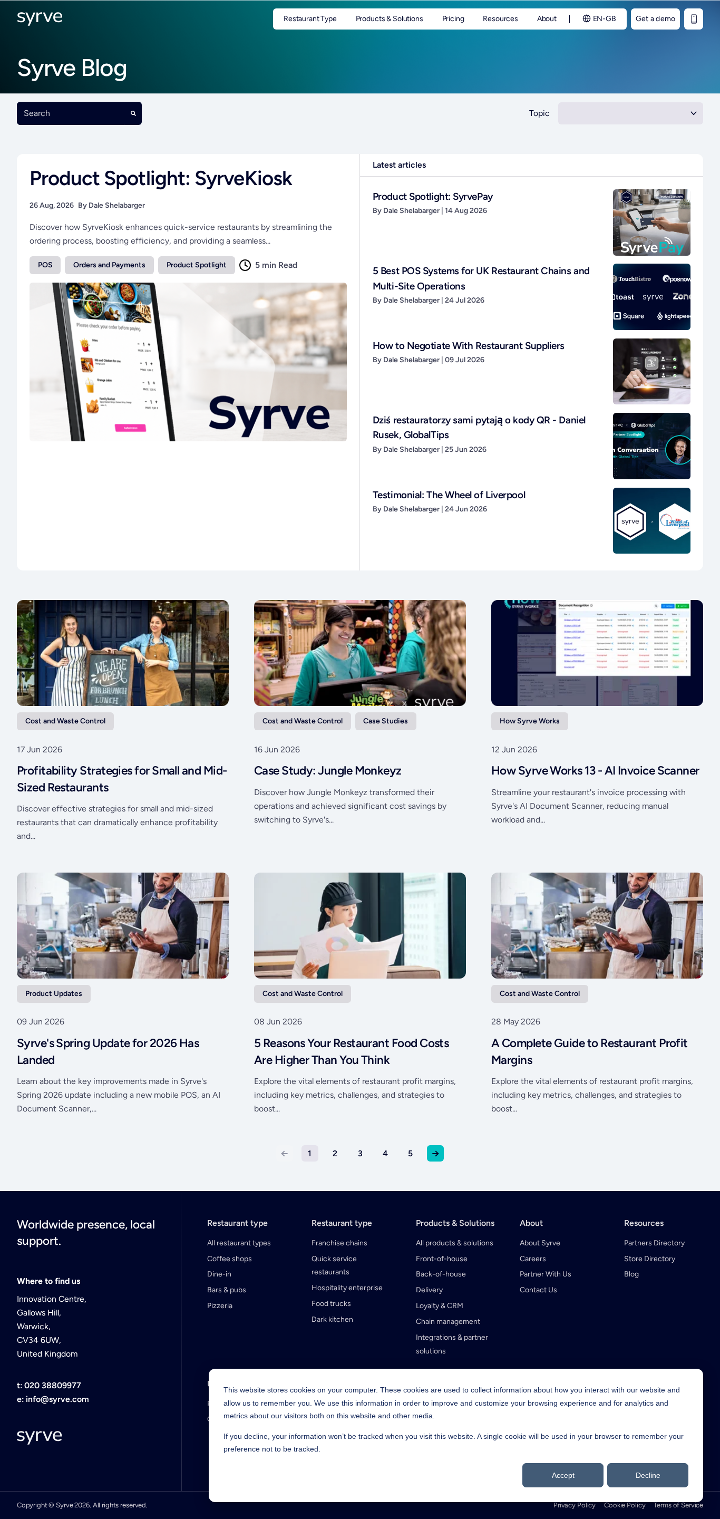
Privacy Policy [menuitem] (574, 1505)
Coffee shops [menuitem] (229, 1258)
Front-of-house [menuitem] (442, 1258)
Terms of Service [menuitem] (678, 1505)
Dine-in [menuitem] (219, 1274)
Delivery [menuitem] (429, 1289)
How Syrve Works (530, 721)
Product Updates (53, 993)
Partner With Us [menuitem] (545, 1274)
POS (45, 264)
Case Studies (385, 721)
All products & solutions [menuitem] (454, 1243)
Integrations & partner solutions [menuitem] (452, 1344)
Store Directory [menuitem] (649, 1258)
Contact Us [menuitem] (538, 1289)
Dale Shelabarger (117, 205)
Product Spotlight (197, 264)
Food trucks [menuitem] (331, 1303)
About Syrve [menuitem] (540, 1243)
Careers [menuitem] (533, 1258)
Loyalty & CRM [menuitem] (439, 1305)
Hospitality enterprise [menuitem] (347, 1287)
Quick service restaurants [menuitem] (334, 1265)
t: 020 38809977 (49, 1385)
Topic (539, 113)
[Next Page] (435, 1153)
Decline (648, 1475)
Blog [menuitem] (631, 1274)
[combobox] (70, 113)
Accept (563, 1475)
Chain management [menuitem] (448, 1321)
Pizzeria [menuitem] (219, 1305)
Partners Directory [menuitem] (654, 1243)
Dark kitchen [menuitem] (332, 1319)
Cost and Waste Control (65, 721)
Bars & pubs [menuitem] (226, 1289)
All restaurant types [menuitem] (239, 1243)
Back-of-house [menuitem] (441, 1274)
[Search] (133, 113)
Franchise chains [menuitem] (339, 1243)
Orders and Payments (109, 264)
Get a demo (656, 18)
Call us (693, 19)
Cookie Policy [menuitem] (624, 1505)
